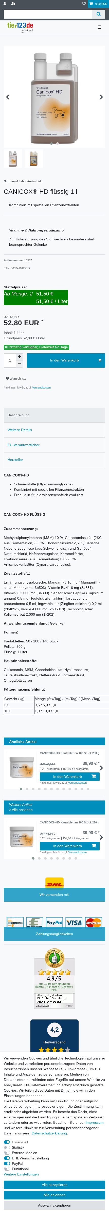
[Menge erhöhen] (19, 356)
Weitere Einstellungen (21, 1174)
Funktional (20, 1169)
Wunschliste (17, 378)
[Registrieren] (14, 4)
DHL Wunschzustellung (30, 1158)
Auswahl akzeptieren (54, 1205)
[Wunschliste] (84, 4)
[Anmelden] (5, 4)
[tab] (54, 415)
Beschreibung (19, 415)
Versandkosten (41, 387)
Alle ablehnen (54, 1195)
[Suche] (98, 14)
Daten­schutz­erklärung (49, 1133)
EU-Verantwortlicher (24, 445)
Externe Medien (24, 1153)
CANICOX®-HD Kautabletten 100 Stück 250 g (69, 753)
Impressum (95, 1122)
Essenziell (20, 1142)
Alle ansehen (22, 810)
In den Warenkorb (64, 360)
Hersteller (15, 460)
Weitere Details (20, 430)
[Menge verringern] (19, 364)
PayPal (17, 1163)
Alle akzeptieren (54, 1185)
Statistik (18, 1147)
